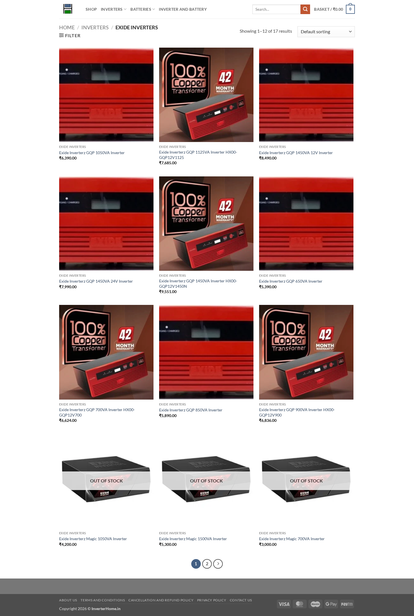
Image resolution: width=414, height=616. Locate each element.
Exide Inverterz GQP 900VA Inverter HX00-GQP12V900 (297, 412)
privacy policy (211, 600)
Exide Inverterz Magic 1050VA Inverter (93, 538)
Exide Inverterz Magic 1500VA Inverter (193, 538)
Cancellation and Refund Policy (160, 600)
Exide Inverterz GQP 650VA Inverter (290, 281)
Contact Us (241, 600)
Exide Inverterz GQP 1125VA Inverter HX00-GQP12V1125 (198, 155)
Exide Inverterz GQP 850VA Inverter (190, 409)
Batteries (140, 9)
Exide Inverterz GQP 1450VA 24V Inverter (96, 281)
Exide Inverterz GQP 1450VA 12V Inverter (296, 152)
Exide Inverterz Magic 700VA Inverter (292, 538)
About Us (68, 600)
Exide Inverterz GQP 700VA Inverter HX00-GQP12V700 (97, 412)
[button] (334, 9)
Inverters (112, 9)
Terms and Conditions (103, 600)
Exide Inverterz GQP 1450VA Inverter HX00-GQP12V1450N (198, 283)
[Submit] (305, 9)
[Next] (218, 564)
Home (67, 27)
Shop (91, 9)
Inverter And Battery (183, 9)
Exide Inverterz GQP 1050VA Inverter (92, 152)
